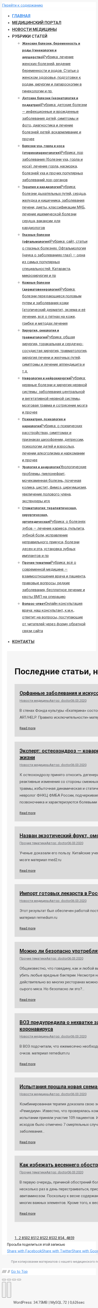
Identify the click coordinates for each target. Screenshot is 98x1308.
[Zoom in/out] (19, 1279)
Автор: (60, 700)
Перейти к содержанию (22, 5)
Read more (27, 728)
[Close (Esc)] (4, 1279)
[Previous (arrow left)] (4, 1290)
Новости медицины (35, 700)
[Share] (9, 1279)
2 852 (41, 1238)
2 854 (59, 1238)
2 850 (23, 1238)
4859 (70, 1238)
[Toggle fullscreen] (14, 1279)
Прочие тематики (33, 843)
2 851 (32, 1238)
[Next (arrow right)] (9, 1290)
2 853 (50, 1238)
